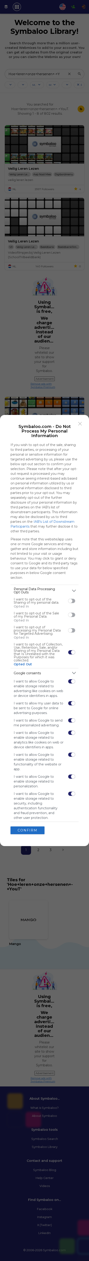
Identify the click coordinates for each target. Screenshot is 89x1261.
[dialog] (44, 630)
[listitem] (44, 590)
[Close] (80, 423)
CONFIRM (27, 830)
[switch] (71, 601)
